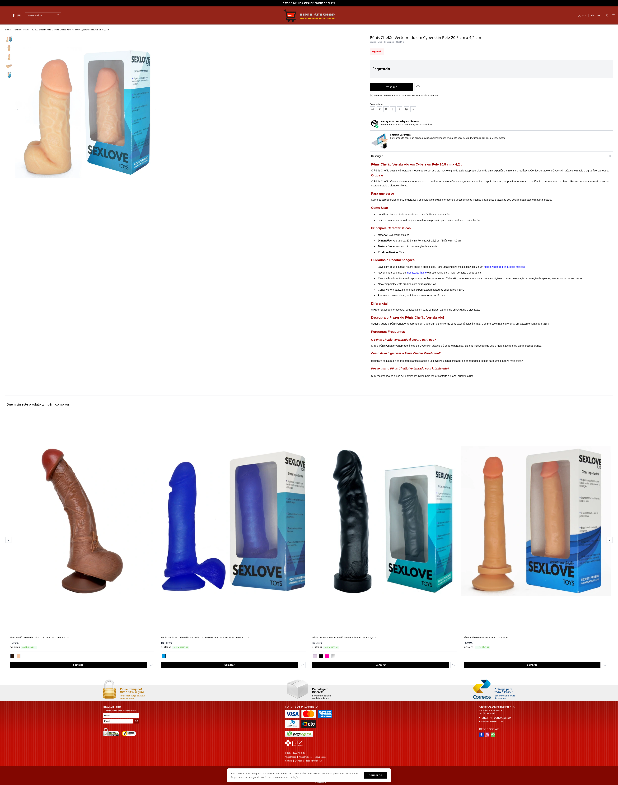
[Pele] (18, 656)
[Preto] (321, 656)
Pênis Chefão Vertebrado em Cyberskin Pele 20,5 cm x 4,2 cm (81, 29)
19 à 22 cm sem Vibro (41, 29)
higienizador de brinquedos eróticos (504, 266)
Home (8, 29)
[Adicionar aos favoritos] (151, 665)
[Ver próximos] (609, 540)
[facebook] (14, 15)
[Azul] (163, 656)
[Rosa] (327, 656)
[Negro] (12, 656)
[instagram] (19, 15)
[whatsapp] (493, 735)
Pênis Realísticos (21, 29)
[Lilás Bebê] (315, 656)
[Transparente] (333, 656)
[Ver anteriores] (9, 540)
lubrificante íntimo (417, 272)
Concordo (375, 775)
